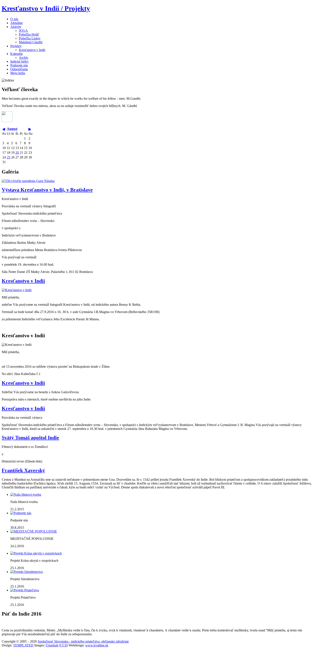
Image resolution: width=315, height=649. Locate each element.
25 (8, 157)
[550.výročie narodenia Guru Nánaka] (28, 181)
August (12, 129)
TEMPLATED (23, 645)
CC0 (63, 645)
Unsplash (52, 645)
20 (17, 152)
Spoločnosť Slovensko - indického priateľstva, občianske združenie (83, 641)
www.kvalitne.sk (96, 645)
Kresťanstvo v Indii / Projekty (46, 8)
